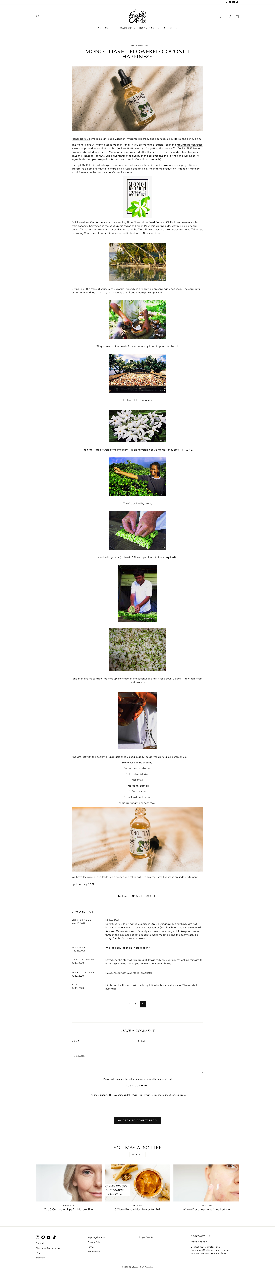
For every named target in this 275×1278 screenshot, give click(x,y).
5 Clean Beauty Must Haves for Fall (137, 1209)
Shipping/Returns (96, 1237)
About (169, 28)
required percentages (190, 144)
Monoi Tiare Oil (81, 138)
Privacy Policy (150, 1094)
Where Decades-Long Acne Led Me (206, 1209)
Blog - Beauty (146, 1237)
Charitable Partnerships (48, 1248)
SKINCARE (106, 28)
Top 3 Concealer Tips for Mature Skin (68, 1209)
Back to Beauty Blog (139, 1120)
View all (137, 1155)
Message (78, 1056)
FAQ (38, 1252)
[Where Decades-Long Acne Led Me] (206, 1182)
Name (76, 1041)
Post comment (137, 1085)
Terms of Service (170, 1094)
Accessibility (94, 1251)
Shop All (40, 1243)
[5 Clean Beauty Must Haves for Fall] (137, 1182)
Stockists (40, 1257)
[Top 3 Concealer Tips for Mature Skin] (69, 1182)
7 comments (132, 45)
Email (142, 1041)
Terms (91, 1246)
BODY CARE (148, 28)
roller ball (135, 877)
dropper (119, 877)
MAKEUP (126, 28)
